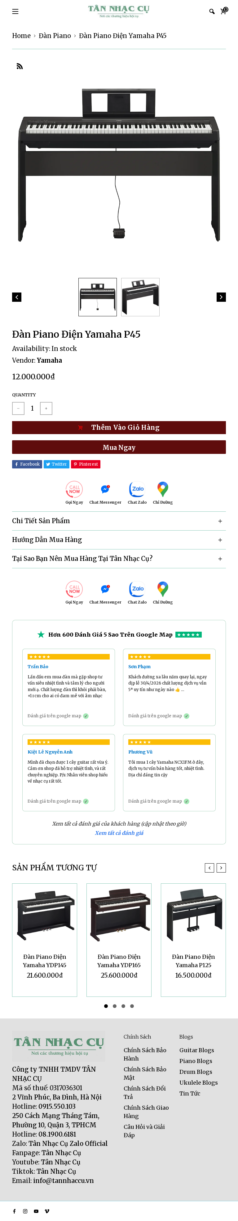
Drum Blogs (195, 1071)
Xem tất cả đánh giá (119, 833)
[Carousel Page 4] (132, 1006)
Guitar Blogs (196, 1050)
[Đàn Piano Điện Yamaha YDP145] (44, 916)
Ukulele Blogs (198, 1082)
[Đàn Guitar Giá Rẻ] (119, 11)
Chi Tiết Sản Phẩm (41, 521)
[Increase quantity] (46, 408)
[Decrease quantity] (18, 408)
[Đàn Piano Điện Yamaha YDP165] (119, 916)
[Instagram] (25, 1211)
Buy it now (119, 447)
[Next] (221, 297)
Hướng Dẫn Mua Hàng (47, 540)
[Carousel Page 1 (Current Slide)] (106, 1006)
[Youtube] (36, 1211)
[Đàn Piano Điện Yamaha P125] (193, 916)
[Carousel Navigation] (215, 867)
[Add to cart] (119, 427)
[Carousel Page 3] (123, 1006)
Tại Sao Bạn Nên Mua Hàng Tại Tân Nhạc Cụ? (82, 558)
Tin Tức (189, 1093)
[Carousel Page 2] (115, 1006)
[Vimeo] (47, 1211)
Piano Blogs (195, 1061)
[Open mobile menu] (15, 11)
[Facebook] (14, 1211)
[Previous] (16, 297)
